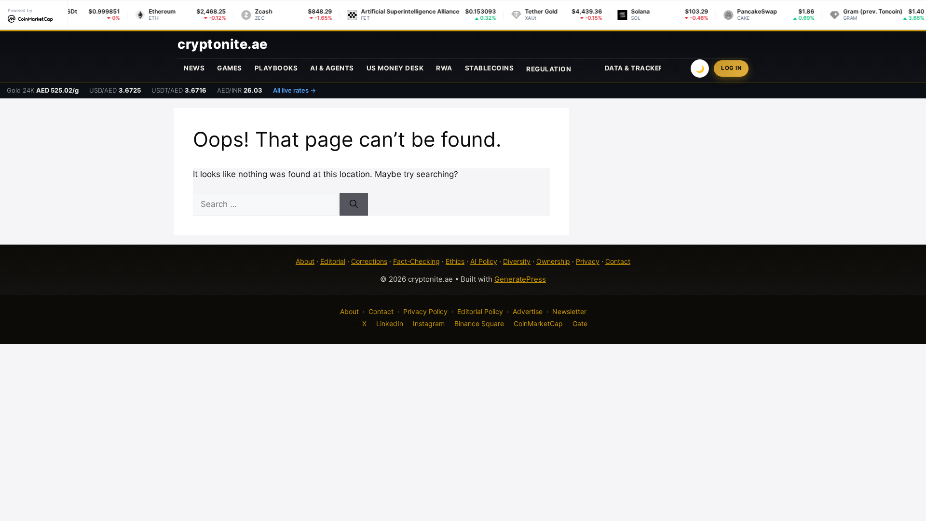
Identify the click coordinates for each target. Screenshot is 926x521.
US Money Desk (395, 68)
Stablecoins (489, 68)
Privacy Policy (425, 311)
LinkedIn (389, 323)
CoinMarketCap (538, 323)
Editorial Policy (480, 311)
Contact (617, 261)
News (194, 68)
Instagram (429, 323)
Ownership (553, 261)
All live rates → (294, 90)
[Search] (354, 204)
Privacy (587, 261)
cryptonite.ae (222, 44)
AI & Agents (332, 68)
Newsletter (569, 311)
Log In (731, 68)
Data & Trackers (636, 68)
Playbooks (276, 68)
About (305, 261)
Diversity (517, 261)
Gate (579, 323)
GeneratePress (520, 279)
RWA (444, 68)
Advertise (528, 311)
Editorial (332, 261)
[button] (676, 68)
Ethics (455, 261)
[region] (125, 451)
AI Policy (483, 261)
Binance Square (479, 323)
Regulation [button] (548, 69)
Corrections (369, 261)
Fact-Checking (416, 261)
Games (229, 68)
